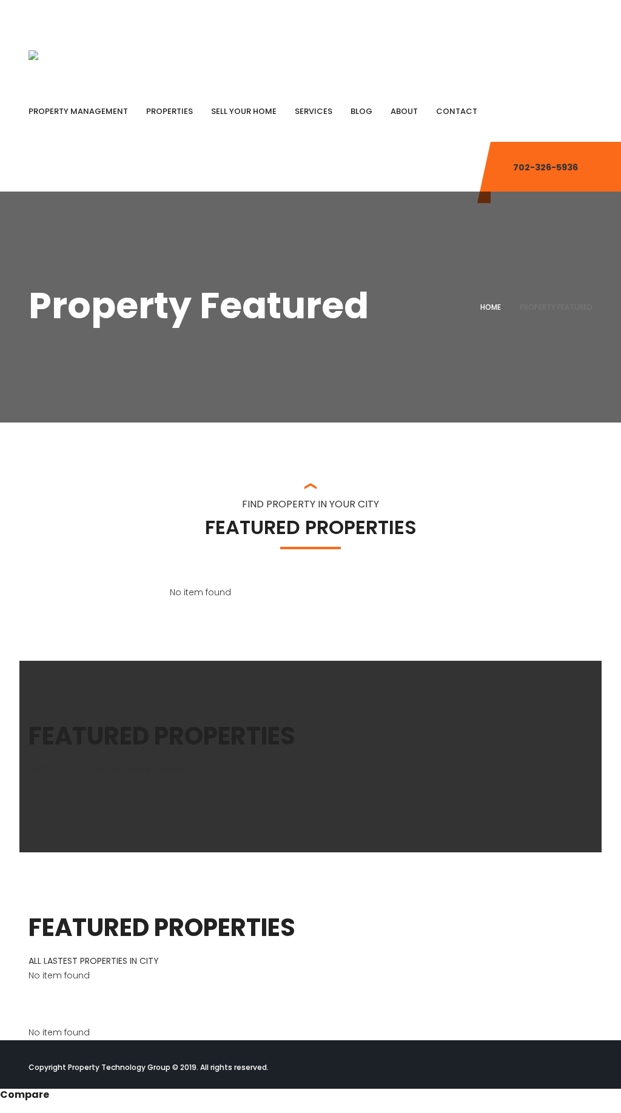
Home (490, 307)
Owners (514, 15)
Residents (566, 15)
